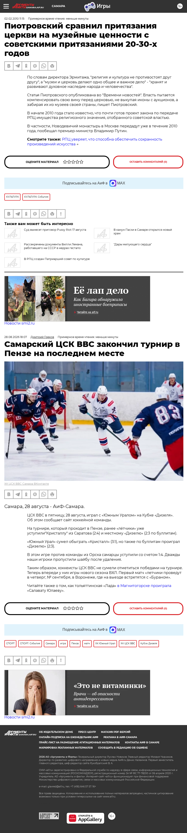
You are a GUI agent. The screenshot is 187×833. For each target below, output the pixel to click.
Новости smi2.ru (19, 323)
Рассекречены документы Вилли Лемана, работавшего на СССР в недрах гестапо (53, 246)
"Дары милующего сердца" (133, 244)
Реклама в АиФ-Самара (120, 737)
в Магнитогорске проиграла (144, 586)
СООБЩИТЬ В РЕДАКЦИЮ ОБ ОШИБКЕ (123, 747)
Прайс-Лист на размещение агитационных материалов (79, 742)
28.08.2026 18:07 (15, 337)
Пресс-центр (87, 732)
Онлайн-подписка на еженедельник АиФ (68, 737)
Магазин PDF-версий (115, 732)
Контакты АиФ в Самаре (142, 742)
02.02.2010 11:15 (14, 18)
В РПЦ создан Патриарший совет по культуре (57, 259)
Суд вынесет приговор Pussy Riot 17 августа (55, 229)
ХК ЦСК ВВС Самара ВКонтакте (26, 483)
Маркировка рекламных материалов (66, 747)
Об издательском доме (56, 732)
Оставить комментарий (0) (148, 161)
